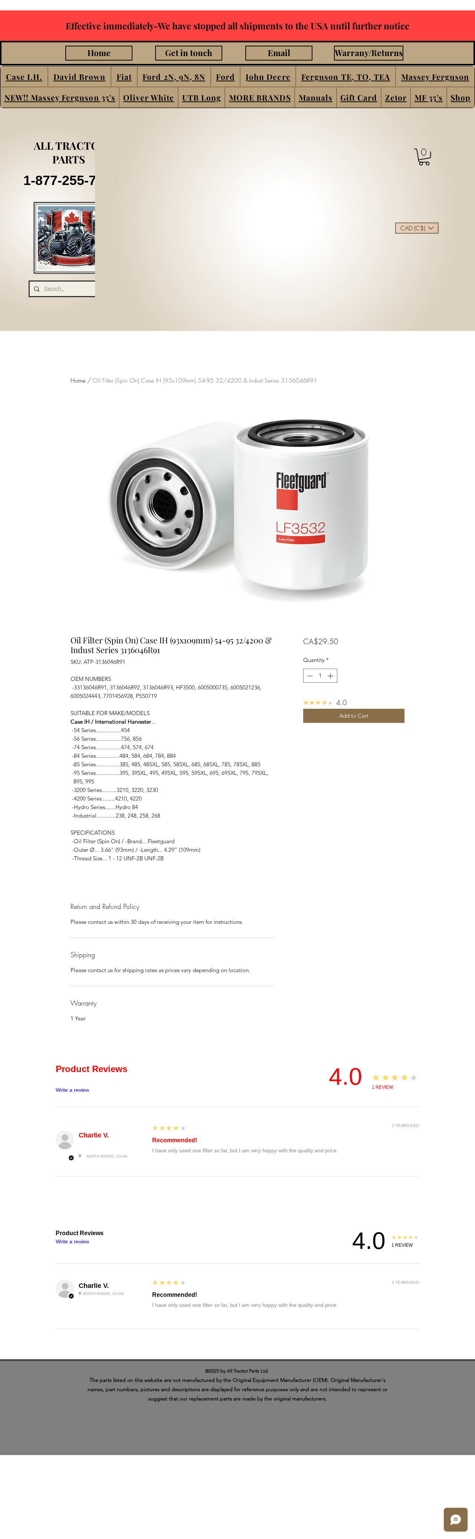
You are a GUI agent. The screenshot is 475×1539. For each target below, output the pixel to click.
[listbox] (417, 228)
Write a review (72, 1090)
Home (78, 380)
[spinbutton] (320, 676)
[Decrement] (309, 676)
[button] (24, 76)
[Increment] (331, 676)
